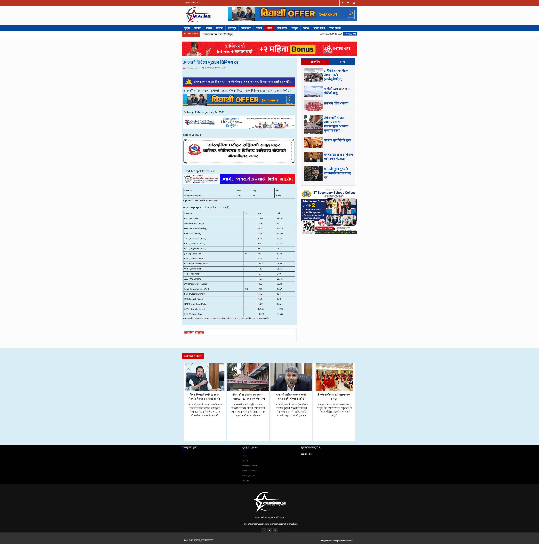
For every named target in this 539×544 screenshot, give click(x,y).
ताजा (342, 61)
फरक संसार (282, 28)
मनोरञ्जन (219, 28)
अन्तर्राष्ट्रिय (232, 28)
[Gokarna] (239, 153)
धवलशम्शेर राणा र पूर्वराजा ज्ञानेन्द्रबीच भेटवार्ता (338, 157)
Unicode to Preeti (249, 465)
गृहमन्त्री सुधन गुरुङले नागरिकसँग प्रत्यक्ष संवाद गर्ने (337, 173)
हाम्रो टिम (245, 460)
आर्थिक (269, 28)
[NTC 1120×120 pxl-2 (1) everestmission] (239, 102)
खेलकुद (295, 28)
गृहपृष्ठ (187, 28)
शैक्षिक (209, 28)
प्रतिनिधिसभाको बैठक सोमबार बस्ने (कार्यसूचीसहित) (336, 75)
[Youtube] (275, 530)
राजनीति (197, 28)
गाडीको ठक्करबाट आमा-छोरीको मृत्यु (337, 91)
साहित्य (259, 28)
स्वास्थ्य (306, 28)
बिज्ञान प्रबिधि (319, 28)
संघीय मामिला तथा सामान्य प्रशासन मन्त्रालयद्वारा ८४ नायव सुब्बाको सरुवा (251, 34)
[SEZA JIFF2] (239, 181)
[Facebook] (263, 530)
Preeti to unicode (249, 470)
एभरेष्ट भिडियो (335, 28)
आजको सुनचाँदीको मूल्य (337, 140)
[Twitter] (269, 530)
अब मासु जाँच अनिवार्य (336, 103)
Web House (347, 540)
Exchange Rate (248, 475)
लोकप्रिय (315, 61)
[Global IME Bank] (239, 124)
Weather (245, 480)
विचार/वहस (246, 28)
